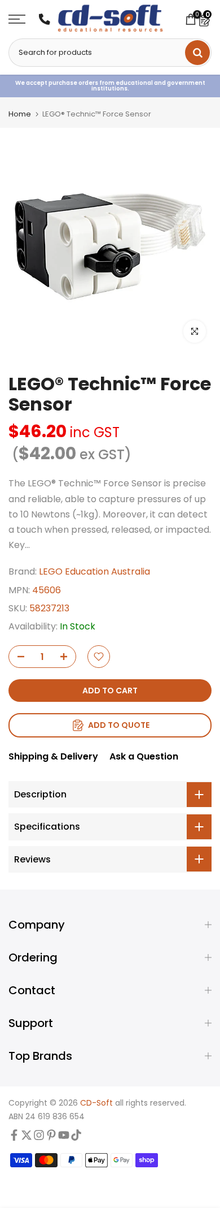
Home (19, 114)
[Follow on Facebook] (14, 1137)
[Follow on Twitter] (26, 1137)
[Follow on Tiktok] (76, 1137)
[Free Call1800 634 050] (44, 19)
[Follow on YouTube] (63, 1137)
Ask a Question (143, 756)
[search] (197, 52)
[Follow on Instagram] (39, 1137)
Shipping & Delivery (53, 756)
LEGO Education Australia (94, 571)
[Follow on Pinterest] (51, 1137)
